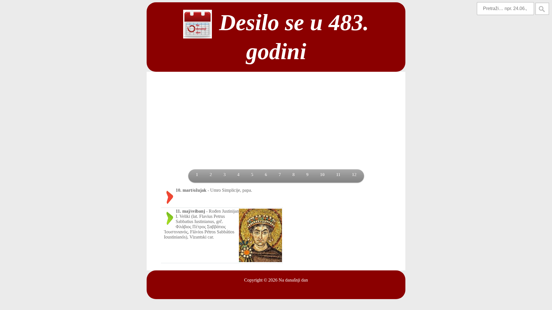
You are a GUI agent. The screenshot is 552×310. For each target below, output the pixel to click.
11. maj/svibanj (190, 211)
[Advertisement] (276, 126)
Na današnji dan (293, 280)
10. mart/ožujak (191, 190)
